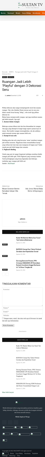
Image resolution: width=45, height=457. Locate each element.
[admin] (3, 95)
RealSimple (11, 163)
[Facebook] (4, 422)
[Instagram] (10, 422)
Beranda (4, 72)
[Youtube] (16, 422)
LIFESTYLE (10, 77)
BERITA (11, 72)
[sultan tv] (22, 402)
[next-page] (7, 274)
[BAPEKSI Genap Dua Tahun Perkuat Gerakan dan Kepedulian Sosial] (8, 252)
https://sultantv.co (22, 222)
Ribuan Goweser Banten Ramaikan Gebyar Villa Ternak (10, 191)
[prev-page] (3, 274)
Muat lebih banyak (8, 392)
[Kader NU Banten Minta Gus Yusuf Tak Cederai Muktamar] (8, 241)
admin (9, 95)
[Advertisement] (22, 44)
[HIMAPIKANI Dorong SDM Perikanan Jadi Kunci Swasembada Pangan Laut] (8, 387)
